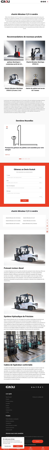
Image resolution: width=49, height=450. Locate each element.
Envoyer (24, 200)
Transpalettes (8, 423)
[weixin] (47, 231)
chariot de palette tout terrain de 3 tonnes (35, 89)
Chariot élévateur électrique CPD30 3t (35, 63)
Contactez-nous (9, 410)
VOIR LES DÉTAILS (14, 50)
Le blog (7, 412)
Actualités (8, 403)
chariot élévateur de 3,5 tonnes (13, 218)
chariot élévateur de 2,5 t (29, 218)
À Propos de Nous (9, 401)
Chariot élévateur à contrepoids (12, 419)
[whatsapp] (47, 225)
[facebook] (45, 1)
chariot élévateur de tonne (29, 220)
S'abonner (37, 441)
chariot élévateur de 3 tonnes (13, 223)
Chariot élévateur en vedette (11, 425)
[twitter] (42, 387)
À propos (31, 449)
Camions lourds (9, 429)
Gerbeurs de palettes (10, 421)
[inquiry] (47, 220)
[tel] (47, 223)
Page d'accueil (9, 397)
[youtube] (41, 1)
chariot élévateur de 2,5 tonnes (29, 223)
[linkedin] (43, 1)
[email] (47, 228)
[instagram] (38, 387)
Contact (43, 449)
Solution (7, 405)
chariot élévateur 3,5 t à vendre (13, 220)
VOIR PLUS (7, 154)
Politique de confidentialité (38, 397)
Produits (7, 399)
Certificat (7, 407)
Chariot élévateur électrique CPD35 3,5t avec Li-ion (14, 89)
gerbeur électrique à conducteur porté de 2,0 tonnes (14, 63)
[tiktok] (40, 387)
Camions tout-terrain (10, 427)
